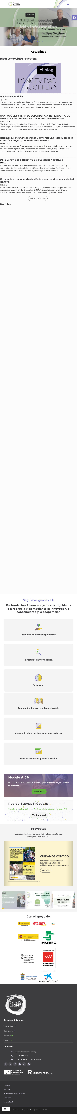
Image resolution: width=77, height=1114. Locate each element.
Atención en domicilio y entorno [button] (38, 634)
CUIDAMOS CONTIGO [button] (54, 856)
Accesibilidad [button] (8, 1102)
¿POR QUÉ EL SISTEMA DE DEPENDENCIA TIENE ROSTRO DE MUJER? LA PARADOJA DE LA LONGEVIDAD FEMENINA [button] (35, 117)
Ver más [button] (46, 870)
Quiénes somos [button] (9, 1026)
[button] (74, 17)
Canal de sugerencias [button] (13, 1079)
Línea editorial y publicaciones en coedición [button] (38, 733)
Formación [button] (38, 685)
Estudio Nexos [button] (30, 1110)
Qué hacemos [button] (8, 1031)
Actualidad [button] (38, 51)
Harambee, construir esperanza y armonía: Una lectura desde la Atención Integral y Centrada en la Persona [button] (36, 139)
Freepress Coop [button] (20, 1110)
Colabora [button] (7, 1040)
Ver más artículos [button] (38, 198)
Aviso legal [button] (7, 1090)
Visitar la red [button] (39, 815)
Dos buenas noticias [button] (11, 96)
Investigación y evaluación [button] (38, 660)
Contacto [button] (7, 1086)
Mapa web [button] (7, 1098)
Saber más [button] (39, 791)
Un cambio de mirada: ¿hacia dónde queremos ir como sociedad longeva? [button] (37, 180)
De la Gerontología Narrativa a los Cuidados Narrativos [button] (31, 160)
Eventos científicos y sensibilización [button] (38, 758)
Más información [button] (38, 25)
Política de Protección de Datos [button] (14, 1094)
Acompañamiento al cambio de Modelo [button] (38, 708)
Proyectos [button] (38, 828)
